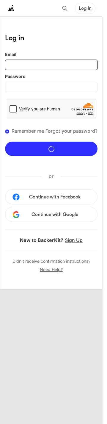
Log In (85, 8)
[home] (11, 8)
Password (15, 76)
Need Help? (51, 269)
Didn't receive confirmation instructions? (51, 261)
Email (10, 54)
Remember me (28, 131)
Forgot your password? (71, 131)
